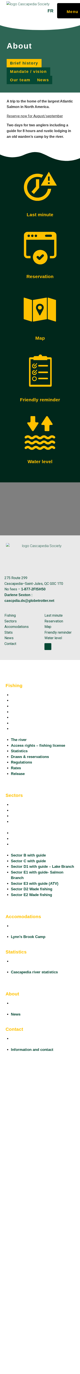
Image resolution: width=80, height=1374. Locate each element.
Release (18, 729)
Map (40, 338)
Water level (40, 461)
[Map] (40, 309)
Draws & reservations (30, 712)
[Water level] (40, 433)
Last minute (40, 214)
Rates (16, 723)
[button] (24, 63)
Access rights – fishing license (38, 700)
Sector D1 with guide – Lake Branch (42, 816)
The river (19, 695)
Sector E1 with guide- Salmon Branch (37, 825)
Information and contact (32, 1039)
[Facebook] (47, 646)
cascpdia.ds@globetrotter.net (29, 601)
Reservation (40, 276)
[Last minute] (40, 186)
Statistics (19, 706)
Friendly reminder (40, 399)
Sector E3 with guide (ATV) (34, 833)
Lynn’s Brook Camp (28, 926)
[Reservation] (40, 248)
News (15, 1003)
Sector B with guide (28, 805)
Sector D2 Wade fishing (31, 839)
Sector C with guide (28, 810)
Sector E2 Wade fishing (31, 844)
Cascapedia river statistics (34, 961)
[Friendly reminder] (40, 371)
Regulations (21, 717)
